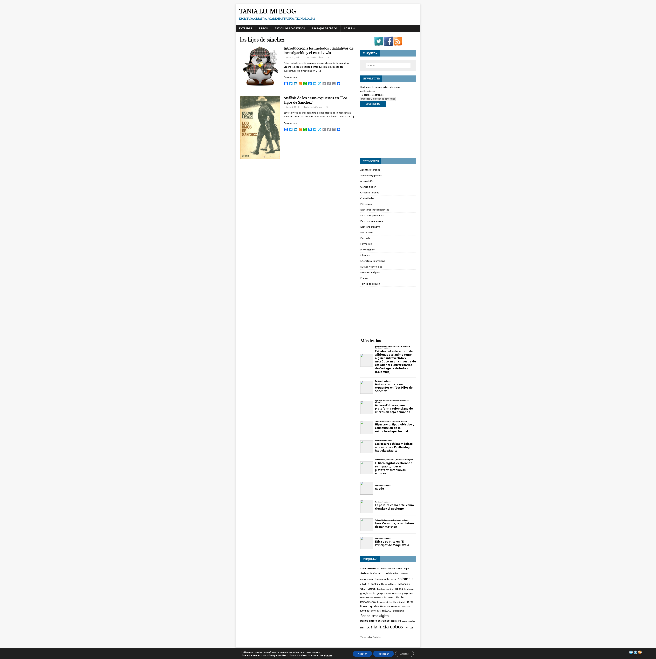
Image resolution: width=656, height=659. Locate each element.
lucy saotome (368, 611)
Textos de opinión (370, 284)
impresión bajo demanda (371, 597)
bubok (393, 579)
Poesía (364, 278)
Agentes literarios (370, 170)
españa (398, 589)
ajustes (328, 655)
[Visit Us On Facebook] (388, 44)
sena (362, 627)
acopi (363, 568)
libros (410, 602)
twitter (408, 628)
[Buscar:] (388, 65)
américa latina (388, 568)
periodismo (398, 611)
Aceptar (362, 654)
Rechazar (383, 654)
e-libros (383, 584)
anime (399, 568)
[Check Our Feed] (397, 44)
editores (392, 584)
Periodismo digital (370, 272)
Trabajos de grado (324, 28)
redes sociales (408, 620)
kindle (400, 597)
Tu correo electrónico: (372, 95)
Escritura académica (371, 221)
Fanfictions (366, 232)
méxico (386, 610)
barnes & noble (366, 579)
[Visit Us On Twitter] (378, 44)
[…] (319, 71)
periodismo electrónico (375, 621)
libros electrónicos (390, 606)
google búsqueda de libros (389, 593)
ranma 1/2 (396, 621)
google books (367, 593)
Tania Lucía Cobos (314, 57)
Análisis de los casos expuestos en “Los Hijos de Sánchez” (315, 100)
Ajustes (404, 654)
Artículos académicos (290, 28)
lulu (379, 610)
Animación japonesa (371, 175)
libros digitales (369, 606)
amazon (373, 568)
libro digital (399, 602)
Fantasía (365, 238)
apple (406, 568)
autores (404, 573)
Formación (366, 244)
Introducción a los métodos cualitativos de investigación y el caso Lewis (318, 50)
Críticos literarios (369, 192)
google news (407, 593)
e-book (363, 584)
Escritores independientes (374, 210)
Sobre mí (349, 28)
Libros (263, 28)
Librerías (365, 255)
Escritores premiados (372, 215)
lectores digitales (384, 602)
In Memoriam (367, 249)
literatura (406, 606)
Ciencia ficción (368, 187)
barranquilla (382, 579)
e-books (373, 584)
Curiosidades (367, 198)
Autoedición (366, 181)
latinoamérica (368, 602)
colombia (406, 579)
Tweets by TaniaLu (370, 637)
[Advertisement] (388, 132)
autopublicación (388, 573)
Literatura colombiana (372, 261)
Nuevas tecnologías (371, 267)
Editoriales (366, 204)
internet (389, 597)
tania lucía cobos (384, 627)
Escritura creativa (370, 227)
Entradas (245, 28)
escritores (368, 588)
